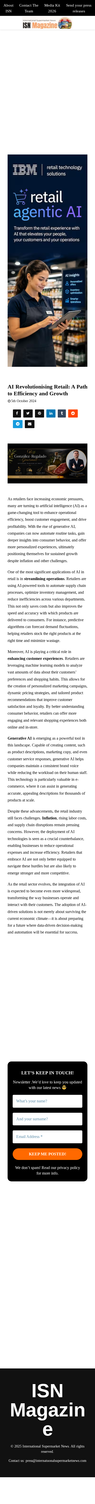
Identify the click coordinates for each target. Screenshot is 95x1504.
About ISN (8, 8)
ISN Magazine (47, 1410)
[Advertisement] (47, 988)
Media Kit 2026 (52, 8)
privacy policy (68, 1167)
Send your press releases (78, 8)
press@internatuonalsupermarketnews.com (56, 1461)
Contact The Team (29, 8)
